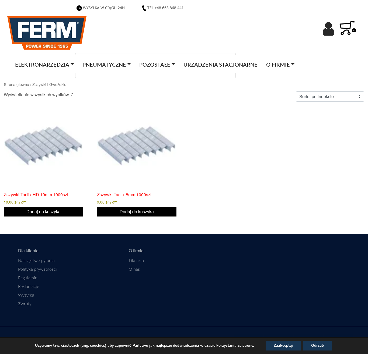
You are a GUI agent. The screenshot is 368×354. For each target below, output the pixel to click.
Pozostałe (154, 65)
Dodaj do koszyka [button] (43, 211)
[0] (350, 25)
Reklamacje (28, 286)
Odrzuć (317, 345)
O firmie (278, 65)
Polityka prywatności (37, 269)
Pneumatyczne (104, 65)
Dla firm (136, 261)
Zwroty (25, 304)
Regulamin (27, 278)
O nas (134, 269)
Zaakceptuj (283, 345)
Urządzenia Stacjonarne (220, 65)
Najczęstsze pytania (36, 261)
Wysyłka (26, 295)
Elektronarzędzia (42, 65)
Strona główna (16, 84)
